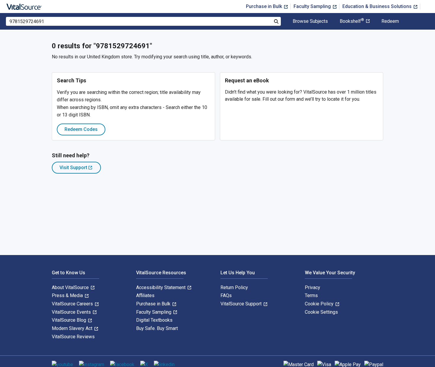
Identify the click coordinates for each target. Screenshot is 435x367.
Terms (311, 295)
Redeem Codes (81, 129)
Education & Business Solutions (377, 6)
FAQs (226, 295)
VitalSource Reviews (73, 336)
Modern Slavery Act (73, 328)
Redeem (390, 21)
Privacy (312, 287)
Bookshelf (352, 21)
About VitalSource (71, 287)
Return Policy (234, 287)
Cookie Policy (320, 304)
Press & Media (68, 295)
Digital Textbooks (154, 320)
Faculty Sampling (313, 6)
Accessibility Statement (161, 287)
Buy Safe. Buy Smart (157, 328)
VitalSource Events (72, 312)
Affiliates (145, 295)
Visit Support (80, 169)
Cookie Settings (321, 312)
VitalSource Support (241, 304)
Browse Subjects (310, 21)
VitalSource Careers (73, 304)
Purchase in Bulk (264, 6)
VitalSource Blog (69, 320)
